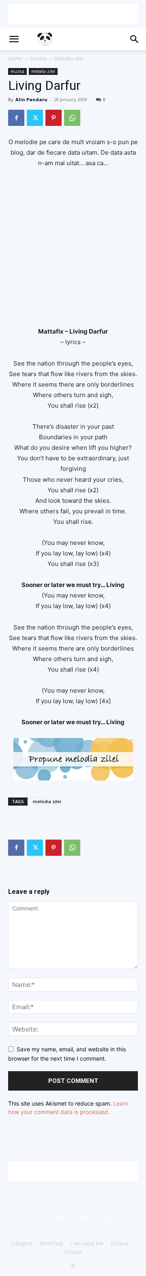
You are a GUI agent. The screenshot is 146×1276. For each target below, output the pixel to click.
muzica (38, 58)
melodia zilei (68, 58)
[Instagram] (84, 1217)
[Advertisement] (73, 14)
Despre (119, 1243)
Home (15, 58)
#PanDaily (51, 1243)
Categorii (21, 1243)
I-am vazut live (87, 1243)
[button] (14, 39)
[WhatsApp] (72, 118)
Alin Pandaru (31, 99)
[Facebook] (16, 118)
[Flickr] (62, 1217)
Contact (73, 1251)
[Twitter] (35, 118)
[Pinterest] (53, 118)
